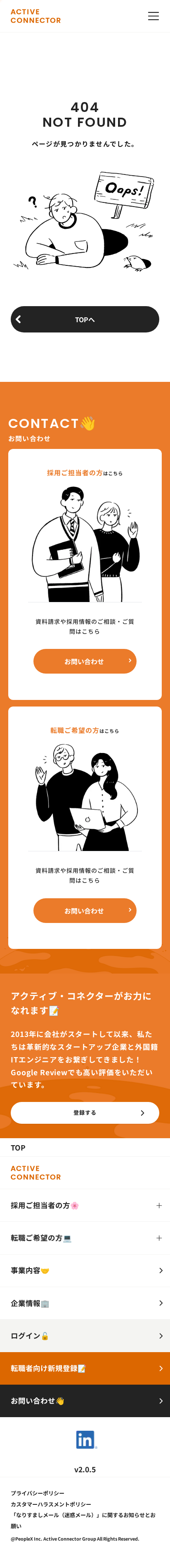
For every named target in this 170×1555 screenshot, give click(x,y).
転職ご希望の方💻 (41, 1237)
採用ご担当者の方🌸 (45, 1205)
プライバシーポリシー (37, 1493)
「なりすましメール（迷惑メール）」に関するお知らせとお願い (83, 1520)
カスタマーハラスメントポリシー (51, 1504)
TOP (18, 1147)
